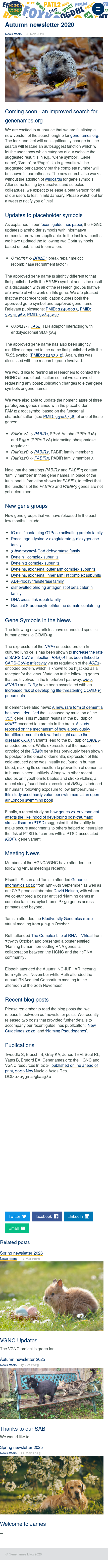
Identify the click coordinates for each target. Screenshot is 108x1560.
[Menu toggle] (98, 9)
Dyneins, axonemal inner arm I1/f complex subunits (56, 575)
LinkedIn (76, 1216)
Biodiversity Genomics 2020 (67, 918)
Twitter (15, 1216)
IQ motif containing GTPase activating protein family (57, 532)
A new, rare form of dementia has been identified (54, 710)
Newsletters (13, 33)
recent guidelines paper (61, 224)
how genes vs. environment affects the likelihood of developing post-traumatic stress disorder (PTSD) (52, 817)
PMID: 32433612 (46, 355)
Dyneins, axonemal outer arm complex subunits (53, 569)
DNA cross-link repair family (36, 599)
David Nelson (65, 890)
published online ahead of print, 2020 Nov (51, 1068)
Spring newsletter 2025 (21, 1447)
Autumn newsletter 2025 (22, 1359)
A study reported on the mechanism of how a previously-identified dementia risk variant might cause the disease (47, 732)
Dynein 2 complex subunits (35, 563)
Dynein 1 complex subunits (35, 557)
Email (15, 1228)
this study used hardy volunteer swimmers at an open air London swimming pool (52, 797)
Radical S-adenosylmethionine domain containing (55, 605)
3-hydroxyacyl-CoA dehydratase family (45, 551)
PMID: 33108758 (58, 416)
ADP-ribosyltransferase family (37, 581)
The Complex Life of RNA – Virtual (62, 935)
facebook (45, 1216)
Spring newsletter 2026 (21, 1253)
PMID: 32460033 (62, 309)
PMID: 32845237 (43, 314)
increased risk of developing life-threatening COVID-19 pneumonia (53, 693)
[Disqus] (54, 1147)
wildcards (53, 179)
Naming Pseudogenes (66, 1031)
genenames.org (84, 135)
